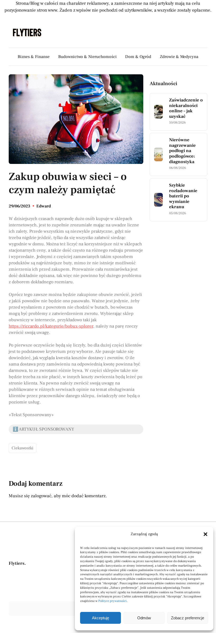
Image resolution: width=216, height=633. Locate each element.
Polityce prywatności (112, 601)
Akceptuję (100, 618)
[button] (205, 534)
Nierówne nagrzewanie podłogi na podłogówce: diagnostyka (182, 150)
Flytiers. (17, 563)
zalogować (41, 496)
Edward (43, 206)
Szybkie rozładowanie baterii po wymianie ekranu (183, 196)
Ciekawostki (22, 448)
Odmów (144, 618)
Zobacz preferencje (187, 618)
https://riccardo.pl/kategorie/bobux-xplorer (51, 326)
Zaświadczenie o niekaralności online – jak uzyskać (186, 108)
